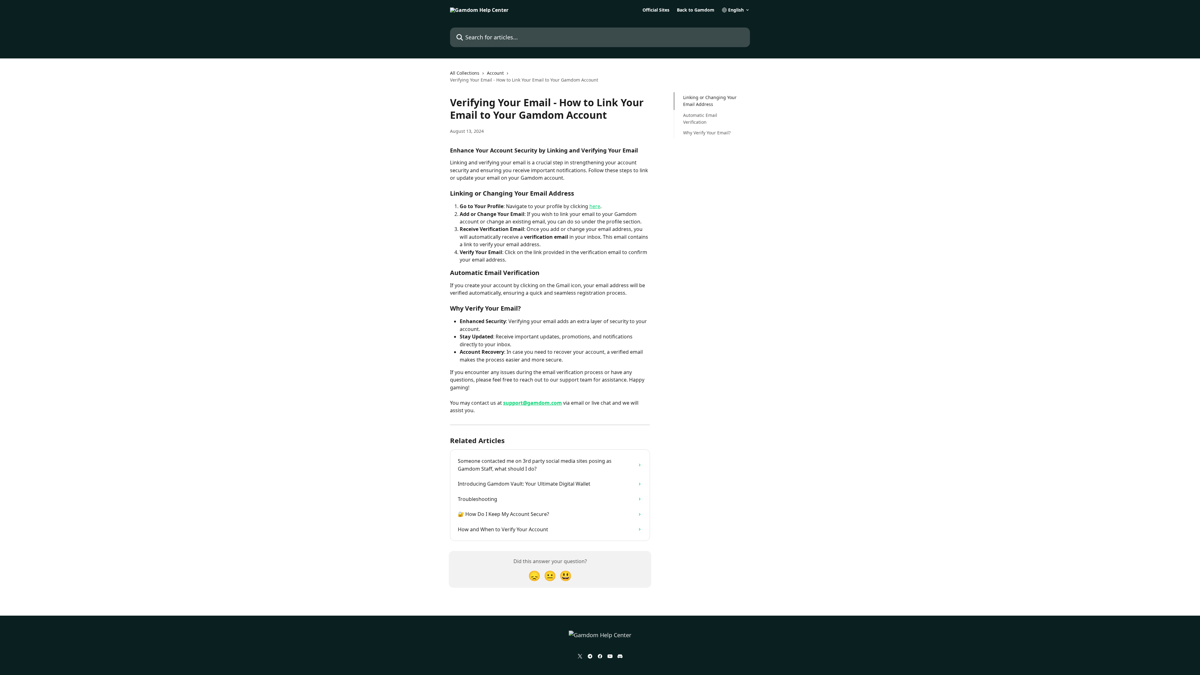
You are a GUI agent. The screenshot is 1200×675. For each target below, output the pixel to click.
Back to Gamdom (695, 10)
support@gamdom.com (532, 402)
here (594, 206)
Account (495, 73)
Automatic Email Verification (700, 118)
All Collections (464, 73)
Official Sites (655, 10)
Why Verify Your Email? (707, 133)
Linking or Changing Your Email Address (710, 100)
